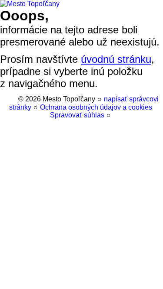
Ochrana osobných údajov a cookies (96, 107)
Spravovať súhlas (77, 115)
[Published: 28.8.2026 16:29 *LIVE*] (12, 99)
